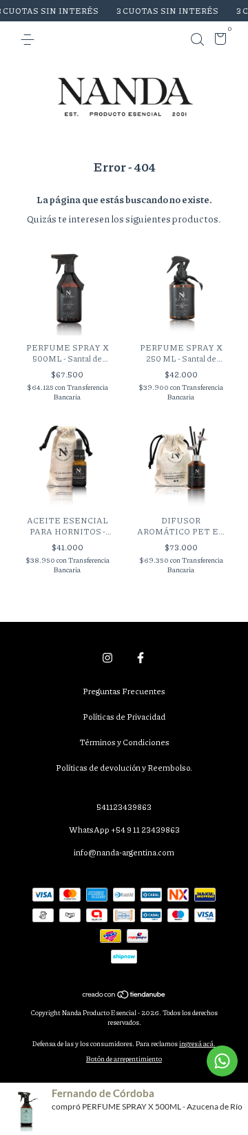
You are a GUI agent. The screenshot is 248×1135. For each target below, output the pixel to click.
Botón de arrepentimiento (124, 1058)
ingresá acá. (197, 1043)
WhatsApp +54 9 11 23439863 (124, 829)
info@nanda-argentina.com (124, 852)
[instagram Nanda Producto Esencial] (107, 657)
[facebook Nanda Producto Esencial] (140, 657)
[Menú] (30, 39)
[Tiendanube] (124, 995)
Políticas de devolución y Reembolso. (124, 767)
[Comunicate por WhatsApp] (222, 1060)
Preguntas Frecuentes (124, 691)
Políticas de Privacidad (124, 716)
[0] (218, 41)
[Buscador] (197, 39)
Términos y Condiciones (124, 742)
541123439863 (124, 807)
